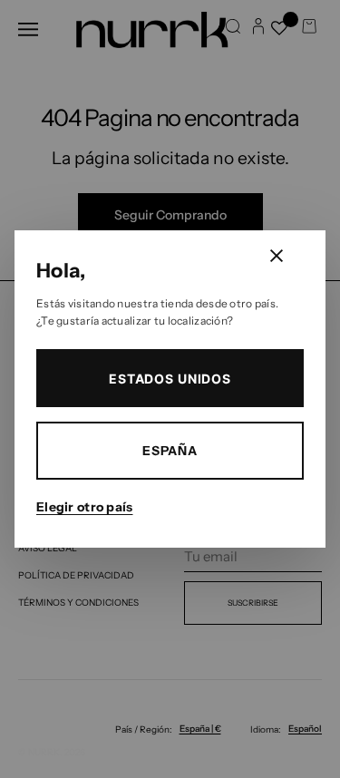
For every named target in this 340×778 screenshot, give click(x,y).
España (170, 450)
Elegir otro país (84, 507)
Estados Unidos (170, 378)
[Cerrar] (276, 255)
